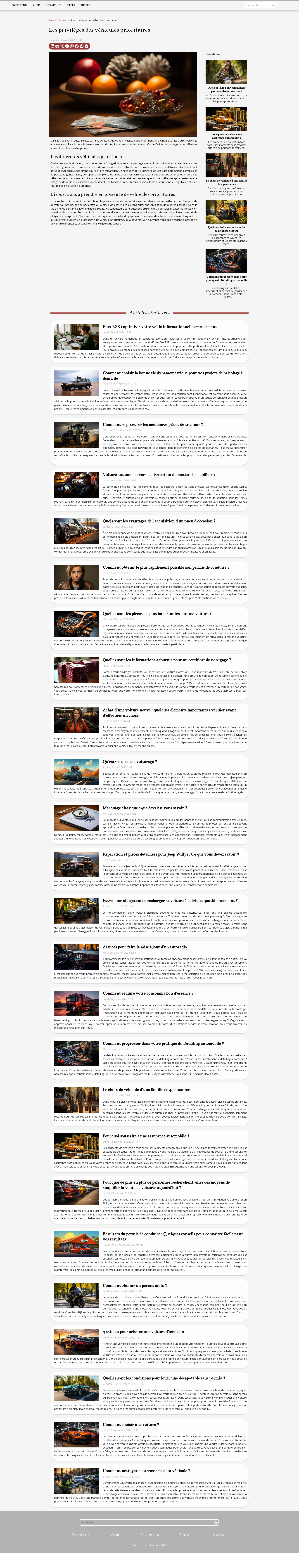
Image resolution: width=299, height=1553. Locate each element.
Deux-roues (53, 5)
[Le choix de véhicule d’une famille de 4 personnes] (226, 165)
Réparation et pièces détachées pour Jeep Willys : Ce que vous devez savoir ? (171, 854)
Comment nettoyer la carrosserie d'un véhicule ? (146, 1470)
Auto (36, 5)
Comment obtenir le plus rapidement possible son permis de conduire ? (166, 567)
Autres (85, 5)
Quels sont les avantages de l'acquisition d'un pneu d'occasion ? (159, 521)
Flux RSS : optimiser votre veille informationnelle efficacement (160, 326)
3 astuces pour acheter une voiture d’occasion (143, 1331)
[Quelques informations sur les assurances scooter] (226, 212)
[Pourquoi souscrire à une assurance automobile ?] (226, 119)
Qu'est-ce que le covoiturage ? (130, 761)
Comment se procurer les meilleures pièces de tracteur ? (153, 424)
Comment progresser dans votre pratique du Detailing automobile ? (226, 280)
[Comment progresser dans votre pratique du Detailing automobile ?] (226, 261)
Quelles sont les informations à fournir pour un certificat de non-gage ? (167, 659)
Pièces (71, 5)
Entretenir (19, 5)
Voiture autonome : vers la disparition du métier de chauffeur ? (159, 474)
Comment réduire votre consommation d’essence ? (148, 993)
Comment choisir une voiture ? (131, 1424)
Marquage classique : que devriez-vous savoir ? (145, 808)
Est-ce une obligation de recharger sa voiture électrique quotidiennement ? (170, 900)
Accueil (53, 20)
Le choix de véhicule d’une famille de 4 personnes (146, 1089)
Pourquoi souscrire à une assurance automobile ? (146, 1136)
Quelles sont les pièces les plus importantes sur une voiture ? (157, 613)
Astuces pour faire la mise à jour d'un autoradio (145, 947)
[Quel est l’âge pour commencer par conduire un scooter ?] (226, 72)
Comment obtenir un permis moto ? (135, 1285)
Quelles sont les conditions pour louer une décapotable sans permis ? (164, 1378)
